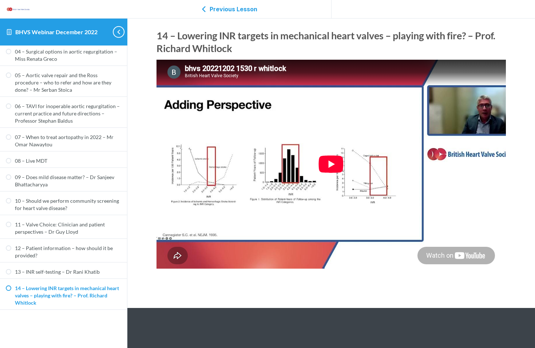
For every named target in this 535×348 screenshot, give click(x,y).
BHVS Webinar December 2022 (56, 31)
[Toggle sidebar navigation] (115, 32)
